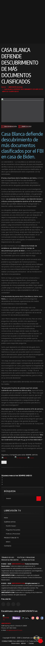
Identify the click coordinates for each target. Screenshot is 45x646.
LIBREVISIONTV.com (18, 564)
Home (3, 87)
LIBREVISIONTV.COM (18, 583)
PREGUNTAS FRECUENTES (10, 560)
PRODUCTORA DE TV (11, 538)
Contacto (7, 546)
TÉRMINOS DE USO (7, 557)
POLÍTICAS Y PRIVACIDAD (26, 557)
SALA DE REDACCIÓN (10, 126)
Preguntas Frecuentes (13, 530)
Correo (31, 643)
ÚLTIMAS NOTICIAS (28, 560)
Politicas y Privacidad (13, 534)
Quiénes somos (9, 522)
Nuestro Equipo (11, 526)
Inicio (6, 518)
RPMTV (8, 542)
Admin (23, 643)
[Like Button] (4, 462)
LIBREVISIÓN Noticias (15, 87)
